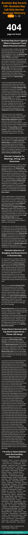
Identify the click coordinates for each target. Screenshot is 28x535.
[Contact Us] (19, 16)
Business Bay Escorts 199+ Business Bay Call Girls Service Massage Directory (14, 8)
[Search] (16, 16)
